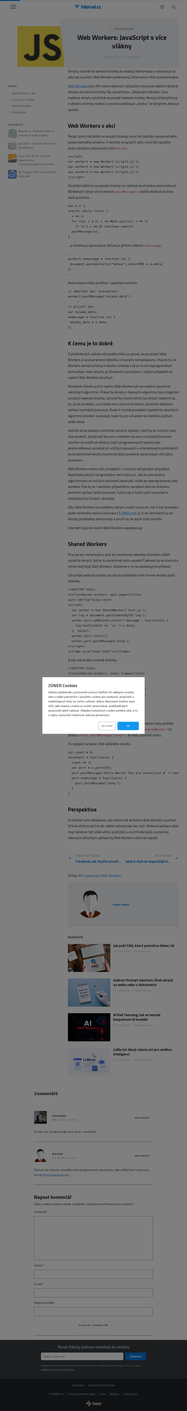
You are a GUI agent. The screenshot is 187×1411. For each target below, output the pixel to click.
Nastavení (106, 726)
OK (128, 726)
